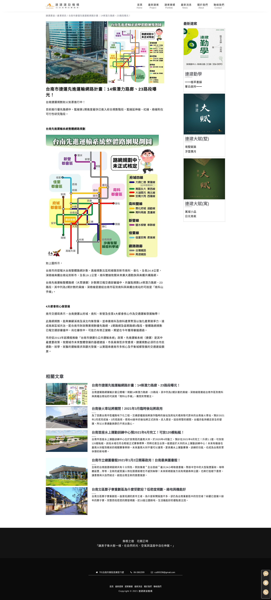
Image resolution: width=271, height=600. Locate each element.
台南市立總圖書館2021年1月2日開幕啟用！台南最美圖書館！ (136, 460)
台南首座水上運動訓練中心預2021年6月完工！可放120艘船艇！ (138, 432)
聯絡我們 (219, 5)
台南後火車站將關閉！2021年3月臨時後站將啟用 (127, 408)
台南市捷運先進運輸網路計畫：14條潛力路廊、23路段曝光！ (136, 385)
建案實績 (170, 5)
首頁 (140, 5)
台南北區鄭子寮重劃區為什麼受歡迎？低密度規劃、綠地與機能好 (139, 489)
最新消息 (186, 5)
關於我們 (202, 5)
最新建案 (153, 5)
